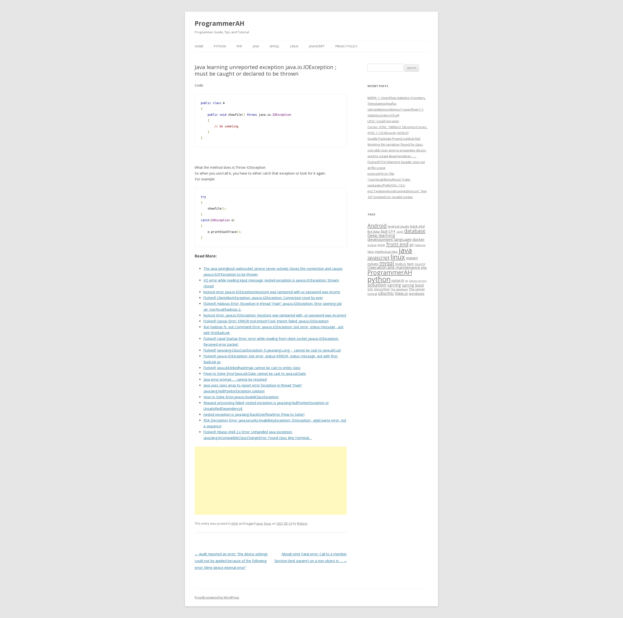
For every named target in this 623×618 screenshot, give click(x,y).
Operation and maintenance (393, 267)
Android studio (398, 226)
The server (417, 289)
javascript (378, 257)
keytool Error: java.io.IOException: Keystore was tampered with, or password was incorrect (274, 315)
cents (399, 231)
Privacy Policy (346, 46)
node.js (400, 264)
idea (370, 252)
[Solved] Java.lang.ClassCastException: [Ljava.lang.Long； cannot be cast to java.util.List (272, 350)
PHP (239, 46)
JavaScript (317, 46)
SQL (370, 289)
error (381, 245)
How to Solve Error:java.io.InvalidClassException (241, 397)
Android (377, 225)
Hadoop (420, 245)
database (414, 230)
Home (199, 46)
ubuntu (386, 293)
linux (267, 523)
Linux (294, 46)
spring (394, 285)
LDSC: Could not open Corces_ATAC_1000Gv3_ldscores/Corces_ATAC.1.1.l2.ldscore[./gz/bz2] (397, 127)
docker (418, 239)
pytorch (398, 280)
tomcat (372, 294)
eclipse (372, 245)
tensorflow (381, 289)
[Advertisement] (271, 481)
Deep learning (381, 235)
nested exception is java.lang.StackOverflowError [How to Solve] (253, 414)
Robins (302, 523)
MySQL (274, 46)
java (259, 523)
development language (389, 239)
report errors (417, 281)
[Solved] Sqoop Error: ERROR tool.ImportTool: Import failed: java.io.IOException (266, 321)
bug (384, 231)
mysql (386, 262)
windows (416, 293)
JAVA (256, 46)
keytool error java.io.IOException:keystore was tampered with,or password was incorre (271, 292)
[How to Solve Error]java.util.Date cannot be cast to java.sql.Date (254, 373)
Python (220, 46)
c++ (392, 231)
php (424, 267)
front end (397, 244)
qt (406, 281)
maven (412, 258)
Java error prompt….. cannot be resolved (235, 379)
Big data (373, 231)
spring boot (413, 285)
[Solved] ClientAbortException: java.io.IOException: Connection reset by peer (263, 297)
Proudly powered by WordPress (217, 597)
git (411, 244)
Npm (410, 264)
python (379, 279)
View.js (401, 293)
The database (399, 289)
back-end (417, 226)
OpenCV (420, 264)
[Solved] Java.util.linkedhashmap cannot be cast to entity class (252, 367)
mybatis (372, 264)
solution (376, 285)
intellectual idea (386, 252)
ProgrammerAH (219, 23)
